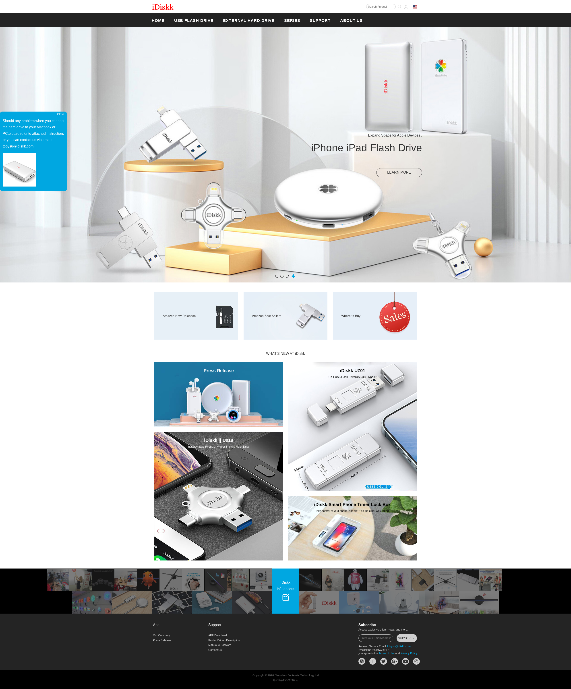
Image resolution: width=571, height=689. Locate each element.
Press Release (162, 640)
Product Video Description (224, 640)
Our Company (161, 635)
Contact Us (215, 650)
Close (60, 114)
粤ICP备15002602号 (285, 680)
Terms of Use (387, 653)
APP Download (217, 635)
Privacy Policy (409, 653)
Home (158, 20)
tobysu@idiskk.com (399, 646)
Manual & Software (219, 645)
